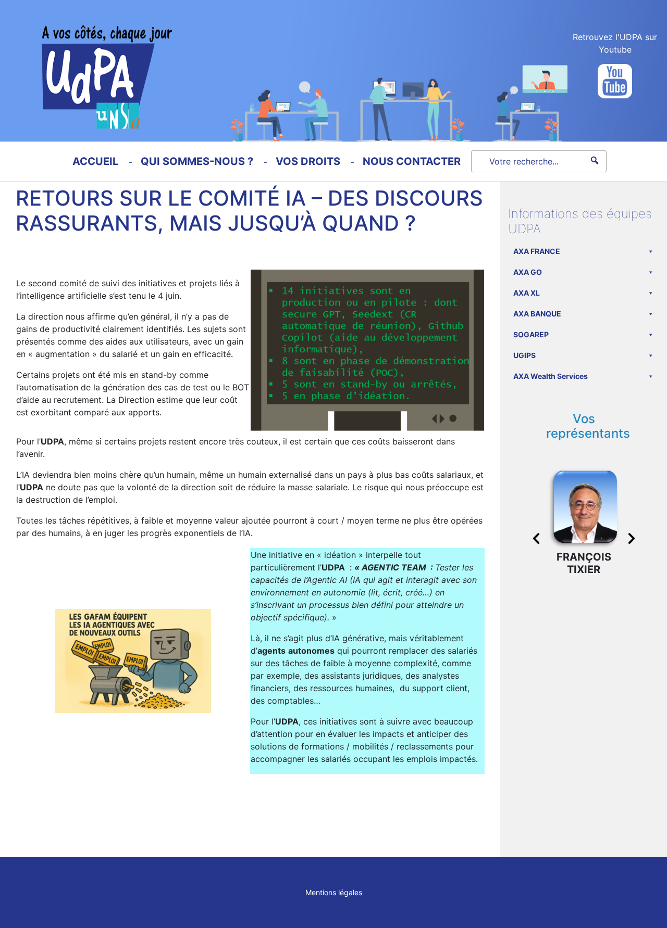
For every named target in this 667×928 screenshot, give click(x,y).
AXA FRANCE (536, 251)
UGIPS (524, 355)
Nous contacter (412, 161)
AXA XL (526, 292)
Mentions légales (333, 892)
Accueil (95, 161)
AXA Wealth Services (550, 376)
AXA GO (527, 272)
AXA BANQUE (537, 313)
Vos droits (308, 161)
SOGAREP (531, 334)
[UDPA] (86, 64)
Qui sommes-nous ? (197, 161)
